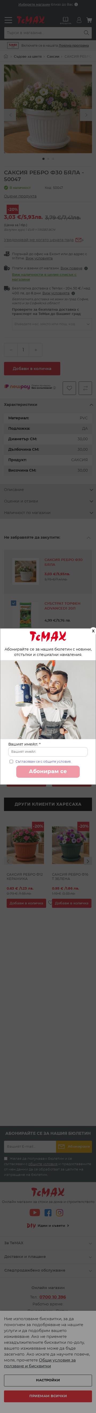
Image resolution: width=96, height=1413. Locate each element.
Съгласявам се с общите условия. (43, 761)
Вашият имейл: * (24, 744)
